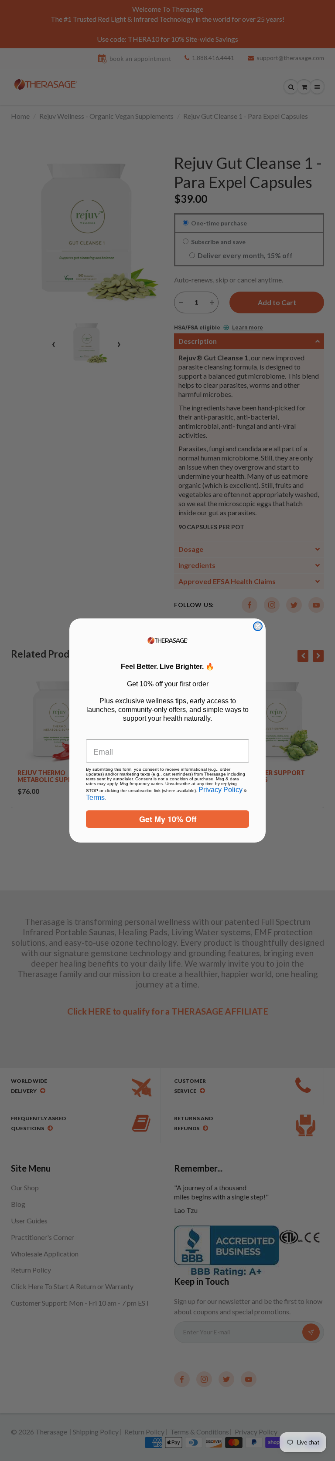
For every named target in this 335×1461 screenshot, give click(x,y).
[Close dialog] (257, 626)
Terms (95, 797)
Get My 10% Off (167, 819)
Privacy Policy (220, 789)
